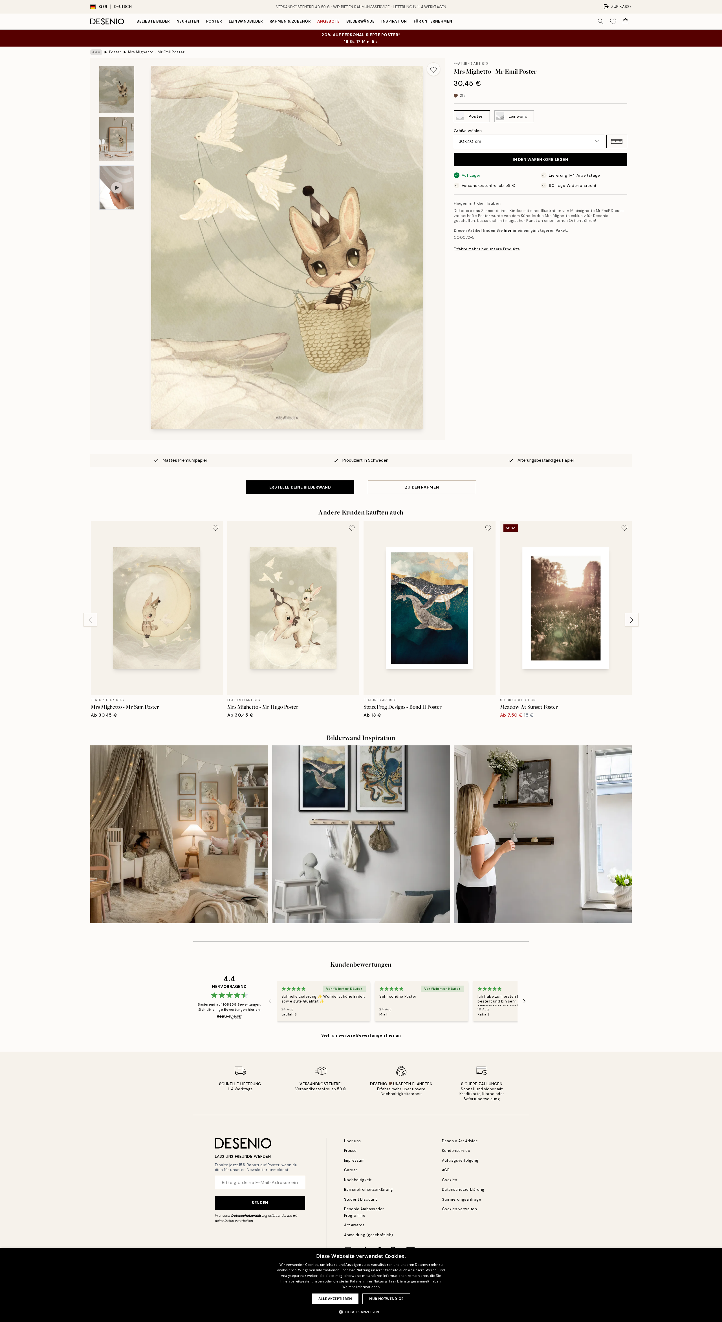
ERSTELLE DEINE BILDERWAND (300, 487)
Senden (260, 1202)
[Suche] (601, 21)
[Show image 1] (116, 89)
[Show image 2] (116, 139)
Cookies (449, 1179)
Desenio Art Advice (460, 1141)
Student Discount (360, 1199)
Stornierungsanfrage (461, 1199)
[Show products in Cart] (625, 21)
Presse (350, 1150)
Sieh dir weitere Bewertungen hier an (361, 1035)
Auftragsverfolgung (460, 1160)
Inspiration (394, 21)
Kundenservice (456, 1150)
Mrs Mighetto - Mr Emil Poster (156, 52)
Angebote (328, 21)
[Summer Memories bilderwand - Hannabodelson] (543, 834)
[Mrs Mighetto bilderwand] (179, 834)
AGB (446, 1170)
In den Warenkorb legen (540, 159)
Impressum (354, 1160)
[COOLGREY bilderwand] (361, 834)
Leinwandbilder (246, 21)
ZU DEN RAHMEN (422, 487)
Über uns (352, 1141)
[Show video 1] (116, 187)
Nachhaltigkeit (358, 1179)
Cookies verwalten (459, 1209)
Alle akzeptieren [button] (335, 1298)
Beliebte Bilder (153, 21)
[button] (616, 141)
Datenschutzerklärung (249, 1215)
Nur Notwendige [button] (386, 1298)
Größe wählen (468, 130)
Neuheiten (188, 21)
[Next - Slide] (632, 620)
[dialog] (361, 1285)
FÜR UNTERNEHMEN (433, 21)
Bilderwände (360, 21)
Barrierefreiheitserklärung (368, 1189)
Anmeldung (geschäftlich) (368, 1235)
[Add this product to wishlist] (433, 69)
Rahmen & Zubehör (290, 21)
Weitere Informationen (361, 1286)
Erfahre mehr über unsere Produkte (487, 249)
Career (350, 1170)
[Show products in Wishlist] (613, 21)
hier (508, 230)
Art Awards (354, 1225)
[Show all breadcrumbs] (96, 52)
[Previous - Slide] (90, 620)
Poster (214, 21)
